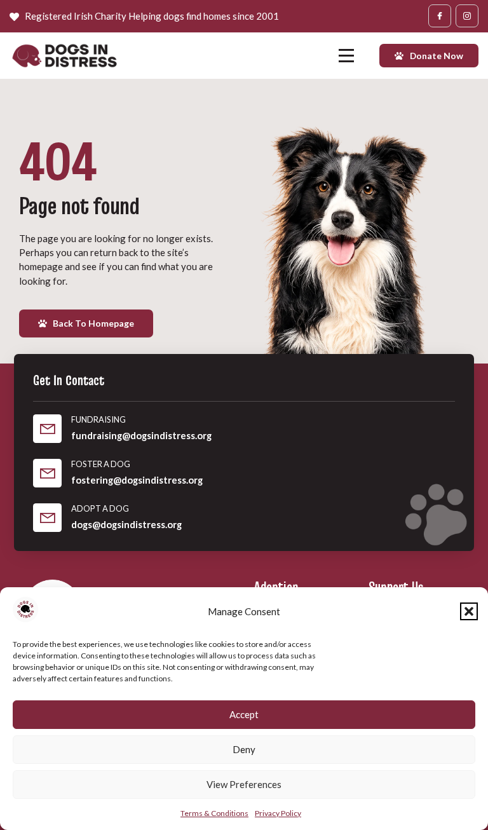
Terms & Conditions (214, 813)
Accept (244, 714)
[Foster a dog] (47, 473)
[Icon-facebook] (439, 15)
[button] (469, 611)
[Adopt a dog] (47, 517)
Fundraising (98, 419)
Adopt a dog (100, 508)
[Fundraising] (47, 428)
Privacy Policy (278, 813)
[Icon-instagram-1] (467, 15)
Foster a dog (100, 464)
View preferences (244, 784)
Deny (244, 749)
